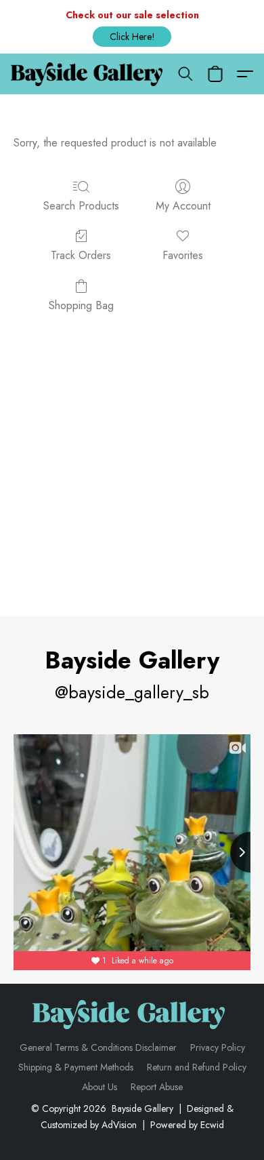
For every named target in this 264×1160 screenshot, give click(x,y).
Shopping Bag (81, 305)
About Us (99, 1087)
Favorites (182, 255)
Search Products (81, 206)
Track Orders (81, 255)
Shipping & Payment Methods (75, 1067)
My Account (183, 206)
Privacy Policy (217, 1047)
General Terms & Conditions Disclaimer (98, 1047)
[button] (132, 36)
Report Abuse (157, 1087)
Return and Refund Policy (196, 1067)
